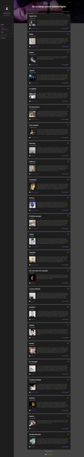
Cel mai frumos (34, 107)
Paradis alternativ (35, 434)
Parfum (31, 198)
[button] (68, 16)
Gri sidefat (32, 89)
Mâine (31, 34)
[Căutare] (70, 2)
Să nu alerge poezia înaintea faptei (49, 6)
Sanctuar (32, 143)
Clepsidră (32, 252)
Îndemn (31, 416)
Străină (31, 325)
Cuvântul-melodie (35, 380)
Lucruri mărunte (34, 289)
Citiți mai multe (65, 28)
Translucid (32, 180)
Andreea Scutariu (7, 13)
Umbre (31, 234)
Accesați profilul (7, 15)
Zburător (32, 307)
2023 (2, 26)
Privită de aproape (35, 216)
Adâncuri (32, 161)
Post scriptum (34, 125)
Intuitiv (31, 343)
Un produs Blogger (49, 454)
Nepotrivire (33, 16)
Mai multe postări (49, 451)
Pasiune (32, 398)
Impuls (31, 52)
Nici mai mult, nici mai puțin (38, 271)
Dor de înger (33, 362)
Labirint (31, 70)
